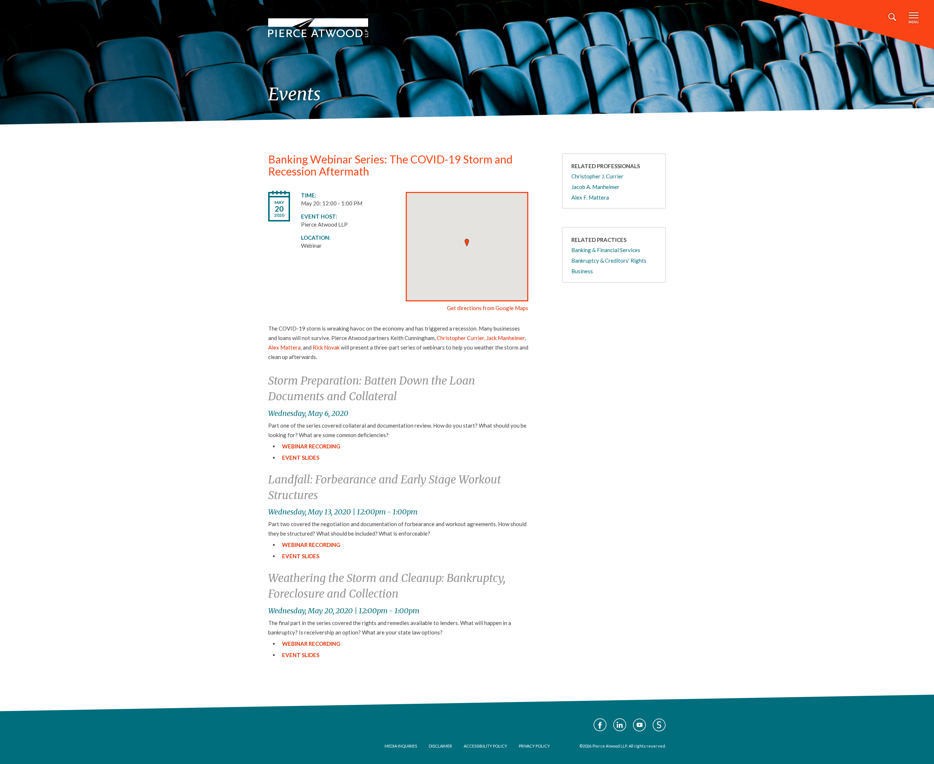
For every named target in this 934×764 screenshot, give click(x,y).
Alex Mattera (284, 347)
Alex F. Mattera (590, 197)
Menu (913, 22)
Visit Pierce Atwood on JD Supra (659, 725)
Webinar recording (311, 544)
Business (582, 271)
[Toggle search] (892, 17)
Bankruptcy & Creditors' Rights (609, 260)
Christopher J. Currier (597, 176)
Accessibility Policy (485, 746)
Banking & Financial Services (605, 250)
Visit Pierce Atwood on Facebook (600, 725)
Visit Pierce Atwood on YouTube (639, 725)
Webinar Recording (311, 446)
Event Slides (300, 457)
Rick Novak (326, 347)
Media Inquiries (401, 746)
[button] (466, 243)
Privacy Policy (534, 746)
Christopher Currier (460, 338)
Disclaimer (440, 746)
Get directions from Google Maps (487, 308)
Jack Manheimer (505, 338)
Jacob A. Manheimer (595, 187)
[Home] (318, 27)
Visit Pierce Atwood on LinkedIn (619, 725)
